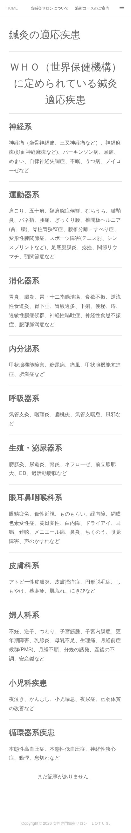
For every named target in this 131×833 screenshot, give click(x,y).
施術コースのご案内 (92, 7)
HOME (12, 7)
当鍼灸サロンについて (50, 7)
